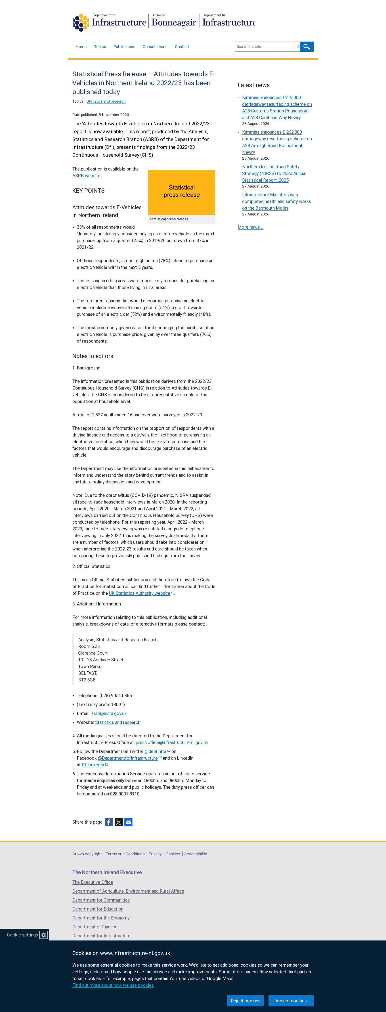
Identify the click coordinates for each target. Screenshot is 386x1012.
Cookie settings (22, 935)
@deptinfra (157, 751)
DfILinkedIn (94, 764)
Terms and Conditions (125, 854)
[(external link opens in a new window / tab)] (109, 822)
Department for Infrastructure (101, 935)
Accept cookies (291, 1001)
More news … (251, 227)
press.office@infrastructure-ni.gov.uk (172, 742)
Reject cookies (245, 1001)
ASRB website (86, 175)
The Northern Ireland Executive (107, 872)
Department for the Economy (101, 918)
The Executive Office (92, 882)
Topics (100, 46)
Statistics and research (106, 101)
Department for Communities (101, 900)
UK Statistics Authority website (141, 593)
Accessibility (195, 854)
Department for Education (97, 909)
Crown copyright (87, 854)
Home (81, 46)
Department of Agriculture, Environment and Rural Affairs (128, 891)
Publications (124, 46)
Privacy (155, 854)
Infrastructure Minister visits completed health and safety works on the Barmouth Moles (276, 201)
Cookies (173, 854)
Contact (182, 46)
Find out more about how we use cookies (113, 985)
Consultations (155, 46)
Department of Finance (94, 927)
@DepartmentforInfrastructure (129, 758)
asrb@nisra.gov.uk (109, 713)
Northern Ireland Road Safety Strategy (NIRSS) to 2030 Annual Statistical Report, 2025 (274, 173)
